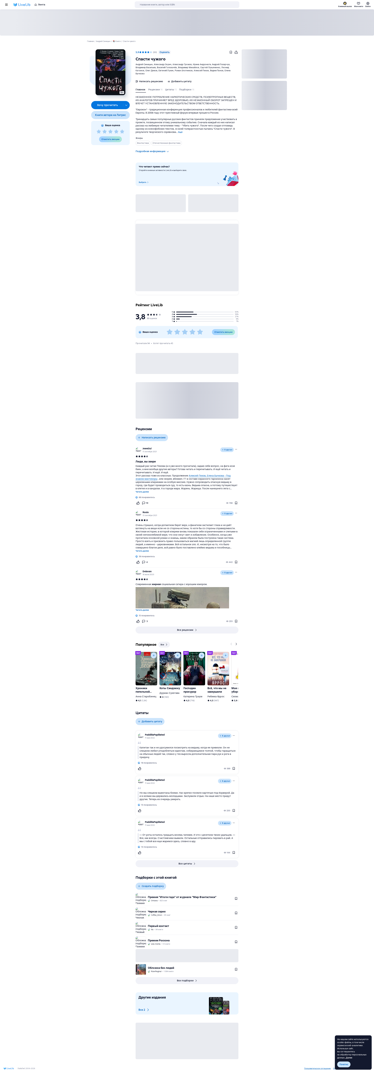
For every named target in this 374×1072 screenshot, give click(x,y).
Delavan (147, 571)
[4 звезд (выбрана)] (148, 52)
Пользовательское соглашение (317, 1068)
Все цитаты (185, 863)
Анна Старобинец (146, 696)
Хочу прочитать (107, 105)
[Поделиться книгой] (236, 52)
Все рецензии (185, 629)
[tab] (141, 90)
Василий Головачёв (167, 67)
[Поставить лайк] (138, 503)
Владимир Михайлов (188, 67)
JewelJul (147, 448)
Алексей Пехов (201, 70)
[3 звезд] (110, 131)
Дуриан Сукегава (169, 693)
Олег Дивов (151, 70)
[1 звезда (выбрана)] (140, 52)
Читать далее (142, 491)
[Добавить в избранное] (230, 52)
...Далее (348, 1057)
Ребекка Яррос (215, 696)
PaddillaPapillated (155, 734)
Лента (41, 4)
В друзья (228, 450)
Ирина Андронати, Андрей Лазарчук (211, 64)
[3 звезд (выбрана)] (145, 52)
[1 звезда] (98, 131)
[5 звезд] (122, 131)
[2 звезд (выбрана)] (143, 52)
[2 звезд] (104, 131)
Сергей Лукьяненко (210, 67)
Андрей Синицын (144, 64)
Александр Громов (182, 64)
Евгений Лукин (166, 70)
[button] (110, 72)
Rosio (146, 512)
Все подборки (185, 980)
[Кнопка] (231, 644)
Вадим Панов (217, 70)
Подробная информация (150, 151)
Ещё (180, 132)
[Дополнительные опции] (126, 105)
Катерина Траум (192, 696)
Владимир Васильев (146, 67)
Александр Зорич (163, 64)
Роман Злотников (184, 70)
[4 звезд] (116, 131)
